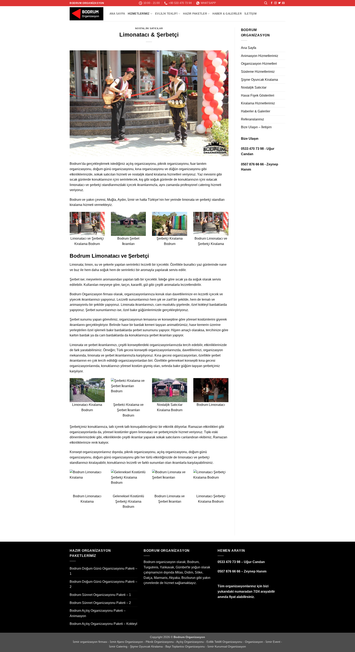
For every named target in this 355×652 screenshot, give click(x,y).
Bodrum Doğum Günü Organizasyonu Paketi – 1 (103, 571)
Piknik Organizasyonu (160, 641)
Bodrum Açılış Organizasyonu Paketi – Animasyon (98, 613)
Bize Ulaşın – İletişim (256, 127)
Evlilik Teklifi (166, 13)
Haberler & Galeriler (255, 111)
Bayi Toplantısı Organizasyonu (185, 646)
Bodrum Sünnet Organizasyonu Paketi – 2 (100, 603)
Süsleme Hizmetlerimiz (258, 71)
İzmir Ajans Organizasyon (127, 641)
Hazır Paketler (195, 13)
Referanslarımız (252, 119)
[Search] (265, 3)
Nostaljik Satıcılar (149, 28)
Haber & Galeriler (226, 13)
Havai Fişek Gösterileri (257, 95)
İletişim (250, 13)
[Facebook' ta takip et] (271, 3)
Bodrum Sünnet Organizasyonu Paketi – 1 (100, 595)
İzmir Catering (118, 646)
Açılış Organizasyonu (190, 641)
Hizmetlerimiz (138, 13)
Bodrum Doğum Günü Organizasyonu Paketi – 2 (103, 584)
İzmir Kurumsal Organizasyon (226, 646)
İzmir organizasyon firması (90, 641)
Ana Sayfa (117, 13)
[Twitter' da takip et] (279, 3)
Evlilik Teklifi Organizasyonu (224, 641)
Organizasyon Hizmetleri (259, 63)
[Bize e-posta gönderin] (283, 3)
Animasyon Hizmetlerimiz (259, 56)
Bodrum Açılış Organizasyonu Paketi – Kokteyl (103, 623)
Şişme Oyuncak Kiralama (259, 79)
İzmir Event (273, 641)
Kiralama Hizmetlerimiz (258, 103)
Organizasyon (254, 641)
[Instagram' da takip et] (275, 3)
